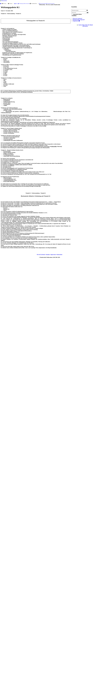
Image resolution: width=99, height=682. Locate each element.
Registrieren (76, 20)
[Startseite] (0, 3)
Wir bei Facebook (41, 254)
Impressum (53, 254)
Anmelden (74, 15)
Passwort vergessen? (77, 18)
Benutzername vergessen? (79, 19)
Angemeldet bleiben (77, 14)
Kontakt (48, 254)
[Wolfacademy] (3, 0)
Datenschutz (59, 254)
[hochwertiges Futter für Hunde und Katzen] (85, 25)
